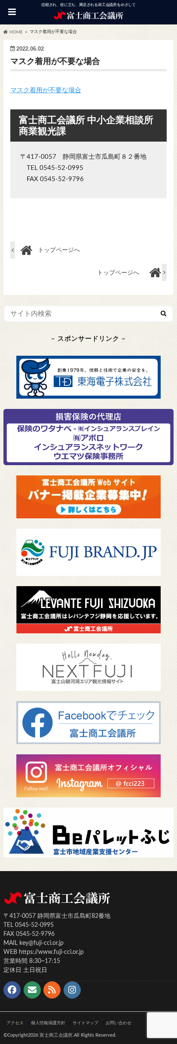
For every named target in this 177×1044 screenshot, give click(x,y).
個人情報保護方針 (48, 1023)
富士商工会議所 (56, 1035)
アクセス (15, 1023)
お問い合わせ (118, 1023)
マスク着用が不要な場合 (45, 90)
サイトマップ (85, 1023)
